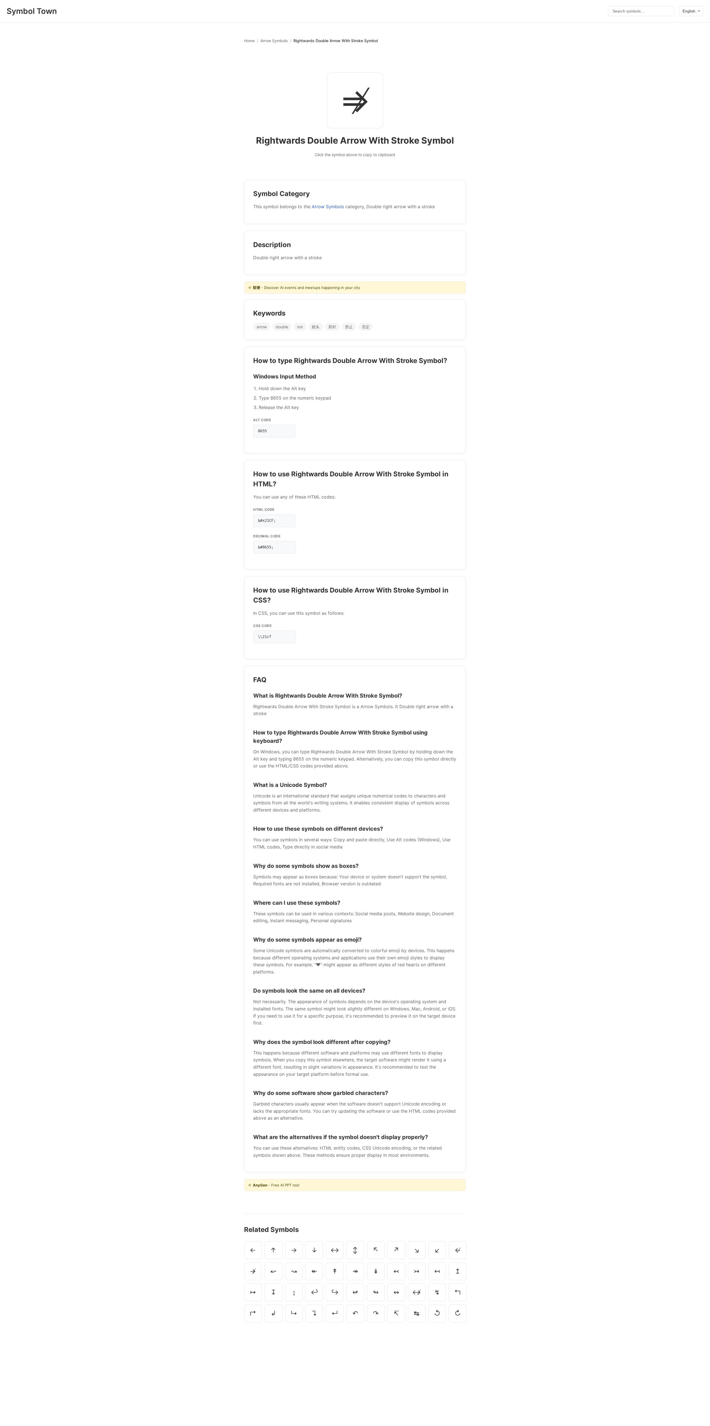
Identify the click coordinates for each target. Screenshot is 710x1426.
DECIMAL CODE (266, 536)
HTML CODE (264, 509)
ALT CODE (262, 420)
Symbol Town (32, 11)
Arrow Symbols (274, 40)
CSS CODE (262, 626)
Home (249, 40)
